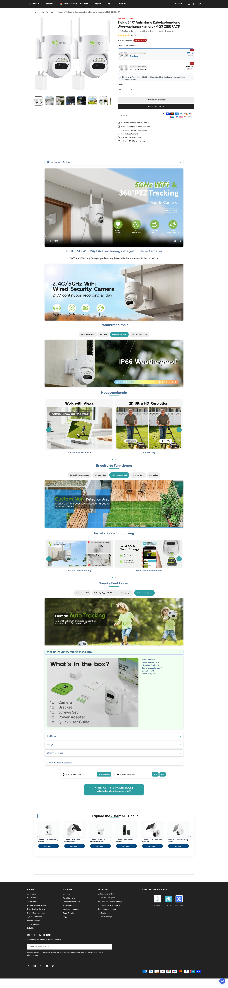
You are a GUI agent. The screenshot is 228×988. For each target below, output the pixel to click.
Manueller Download (70, 909)
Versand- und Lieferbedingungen (110, 901)
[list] (72, 54)
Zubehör (30, 928)
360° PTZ (103, 334)
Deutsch (178, 4)
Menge (120, 84)
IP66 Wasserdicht (119, 334)
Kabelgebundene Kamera (37, 905)
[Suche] (189, 3)
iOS (162, 774)
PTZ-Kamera (32, 898)
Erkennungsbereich (119, 475)
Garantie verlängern (105, 917)
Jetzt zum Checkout (155, 106)
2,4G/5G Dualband (34, 917)
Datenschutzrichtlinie (106, 894)
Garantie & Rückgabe (106, 898)
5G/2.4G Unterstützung (79, 475)
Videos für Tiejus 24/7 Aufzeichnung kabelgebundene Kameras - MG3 (114, 789)
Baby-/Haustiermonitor (36, 913)
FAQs (65, 917)
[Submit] (109, 946)
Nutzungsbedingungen (71, 952)
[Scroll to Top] (223, 975)
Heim (36, 12)
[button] (199, 3)
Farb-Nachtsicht (88, 334)
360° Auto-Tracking (144, 593)
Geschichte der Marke (71, 902)
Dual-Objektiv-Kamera (36, 909)
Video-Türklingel (33, 924)
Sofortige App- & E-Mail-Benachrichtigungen (112, 593)
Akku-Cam (31, 894)
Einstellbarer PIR (82, 593)
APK (155, 774)
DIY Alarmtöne (100, 475)
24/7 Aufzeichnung (139, 334)
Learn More (48, 846)
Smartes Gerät (138, 475)
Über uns (66, 894)
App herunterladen (70, 905)
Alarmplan (153, 475)
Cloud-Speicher (69, 913)
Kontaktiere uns (69, 898)
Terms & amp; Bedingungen (109, 905)
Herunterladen (104, 774)
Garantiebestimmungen (107, 909)
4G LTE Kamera (33, 920)
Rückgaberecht (104, 913)
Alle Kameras (48, 12)
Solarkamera (32, 901)
